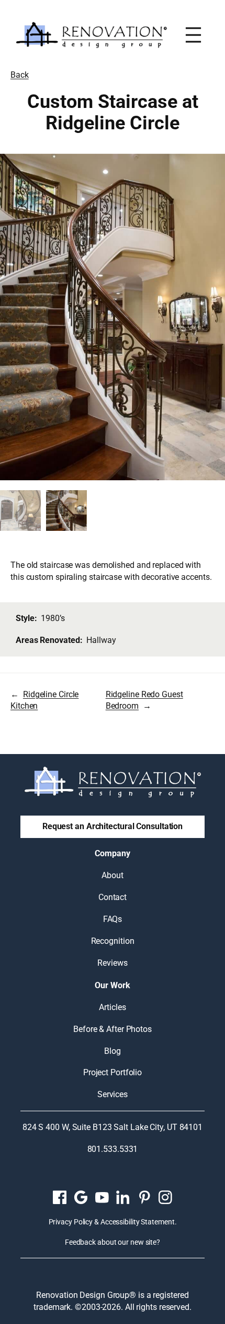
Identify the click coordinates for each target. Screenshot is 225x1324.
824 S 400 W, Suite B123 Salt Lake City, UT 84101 (112, 1127)
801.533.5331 (112, 1149)
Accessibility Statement (137, 1222)
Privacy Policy (71, 1222)
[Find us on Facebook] (59, 1197)
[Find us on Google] (80, 1197)
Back (19, 75)
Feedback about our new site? (112, 1242)
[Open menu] (193, 35)
